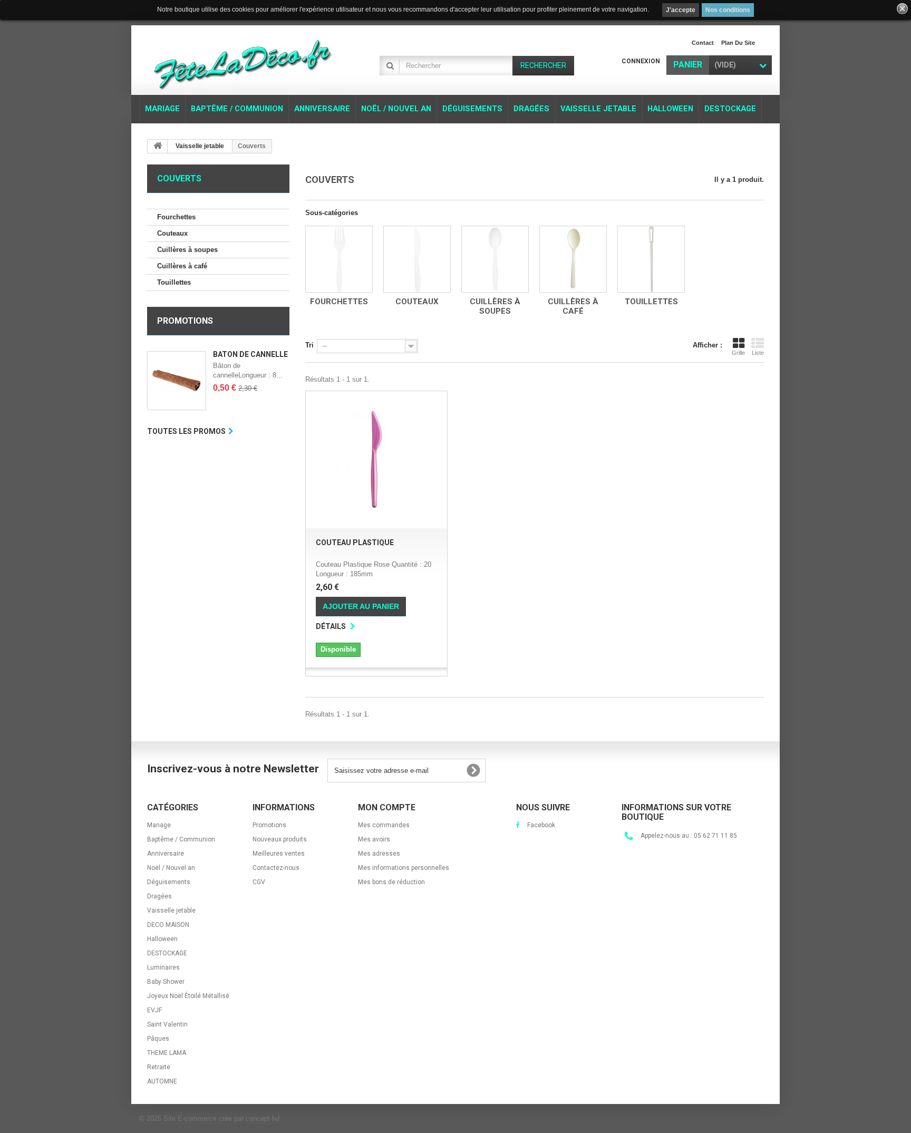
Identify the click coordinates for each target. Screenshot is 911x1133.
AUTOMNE (162, 1081)
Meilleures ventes (279, 853)
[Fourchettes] (339, 259)
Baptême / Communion (181, 839)
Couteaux (172, 233)
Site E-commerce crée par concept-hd (221, 1118)
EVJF (154, 1010)
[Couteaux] (417, 259)
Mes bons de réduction (391, 882)
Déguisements (168, 882)
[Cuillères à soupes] (495, 259)
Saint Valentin (167, 1024)
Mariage (159, 825)
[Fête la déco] (244, 61)
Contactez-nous (276, 867)
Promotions (185, 321)
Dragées (159, 896)
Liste (758, 353)
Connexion (641, 61)
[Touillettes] (651, 259)
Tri (309, 345)
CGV (259, 882)
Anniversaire (165, 853)
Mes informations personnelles (403, 867)
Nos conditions (727, 10)
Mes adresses (379, 853)
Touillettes (174, 282)
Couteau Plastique (355, 542)
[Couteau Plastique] (376, 459)
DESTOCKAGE (167, 953)
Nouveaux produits (280, 839)
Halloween (162, 939)
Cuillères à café (182, 266)
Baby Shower (166, 981)
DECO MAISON (168, 924)
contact (703, 43)
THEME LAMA (166, 1053)
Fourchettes (176, 217)
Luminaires (163, 967)
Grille (738, 353)
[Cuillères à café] (573, 259)
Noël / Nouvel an (171, 867)
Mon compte (386, 807)
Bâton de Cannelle (250, 354)
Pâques (158, 1038)
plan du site (738, 43)
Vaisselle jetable (171, 910)
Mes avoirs (374, 839)
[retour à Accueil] (158, 146)
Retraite (158, 1067)
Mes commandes (384, 825)
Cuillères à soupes (187, 250)
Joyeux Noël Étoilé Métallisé (188, 996)
